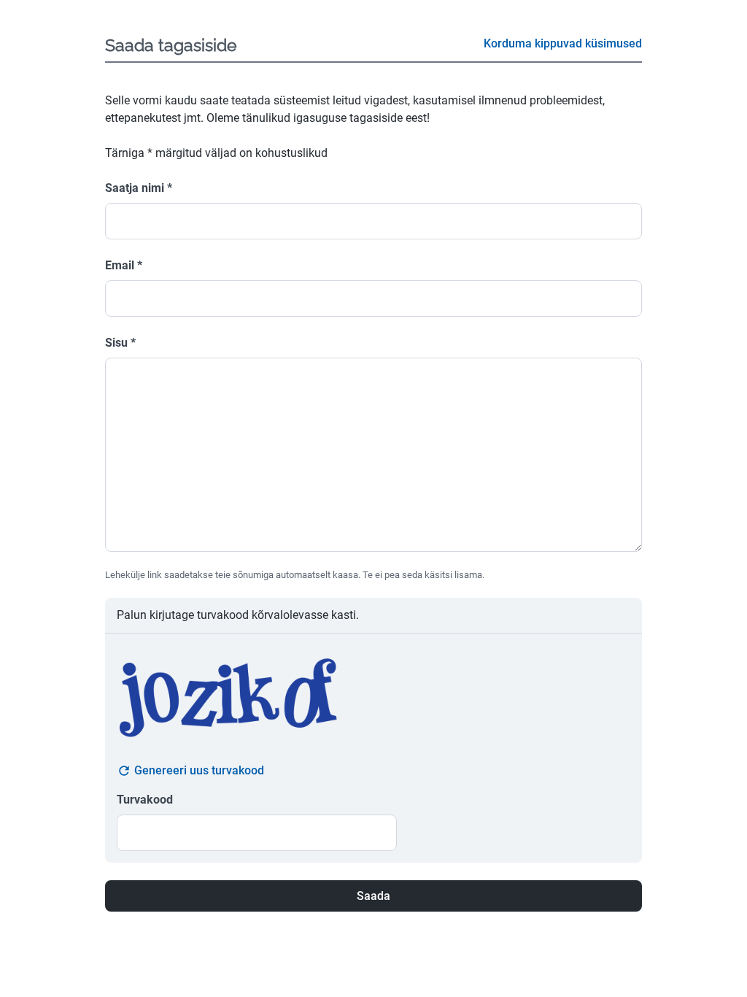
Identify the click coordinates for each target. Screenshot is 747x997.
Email (123, 265)
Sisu (120, 343)
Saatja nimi (138, 188)
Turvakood (145, 800)
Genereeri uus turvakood (199, 770)
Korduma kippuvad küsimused (563, 43)
